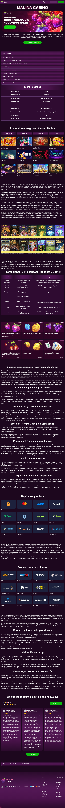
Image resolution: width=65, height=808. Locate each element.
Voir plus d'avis (32, 754)
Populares (7, 133)
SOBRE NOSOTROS (8, 57)
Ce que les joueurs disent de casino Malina (14, 82)
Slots (55, 133)
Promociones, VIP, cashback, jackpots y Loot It (15, 63)
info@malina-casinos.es (59, 797)
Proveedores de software (9, 70)
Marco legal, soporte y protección (11, 79)
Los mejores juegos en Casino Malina (12, 60)
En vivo (23, 133)
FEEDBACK (56, 703)
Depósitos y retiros (8, 67)
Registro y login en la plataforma (11, 73)
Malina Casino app (8, 76)
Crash (39, 133)
